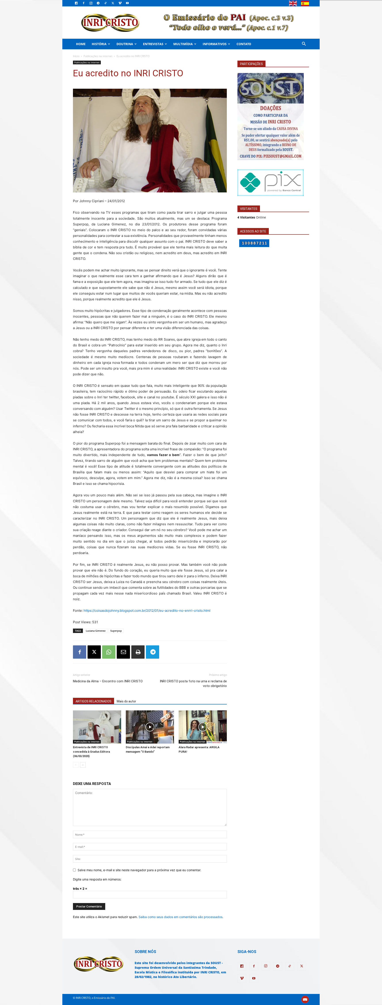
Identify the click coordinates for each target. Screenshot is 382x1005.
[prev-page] (75, 765)
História (99, 44)
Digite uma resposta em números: (97, 879)
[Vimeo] (120, 3)
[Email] (123, 652)
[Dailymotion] (76, 3)
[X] (112, 3)
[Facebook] (83, 3)
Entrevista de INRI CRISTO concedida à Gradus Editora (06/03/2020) (91, 752)
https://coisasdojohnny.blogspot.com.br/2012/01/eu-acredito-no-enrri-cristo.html (147, 610)
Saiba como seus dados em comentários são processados (180, 917)
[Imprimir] (138, 652)
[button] (303, 44)
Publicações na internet (98, 56)
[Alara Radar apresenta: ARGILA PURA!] (203, 727)
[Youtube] (127, 3)
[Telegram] (98, 3)
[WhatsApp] (108, 652)
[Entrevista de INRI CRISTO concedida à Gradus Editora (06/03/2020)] (97, 727)
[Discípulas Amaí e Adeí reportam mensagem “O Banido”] (150, 727)
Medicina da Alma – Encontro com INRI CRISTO (108, 681)
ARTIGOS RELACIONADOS (93, 701)
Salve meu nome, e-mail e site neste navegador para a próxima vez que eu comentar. (139, 870)
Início (76, 56)
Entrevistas (153, 44)
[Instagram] (91, 3)
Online (251, 217)
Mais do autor (126, 701)
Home (81, 44)
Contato (244, 44)
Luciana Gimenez (95, 630)
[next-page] (83, 765)
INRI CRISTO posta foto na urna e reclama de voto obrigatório (193, 683)
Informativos (215, 44)
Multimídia (183, 44)
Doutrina (125, 44)
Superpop (116, 630)
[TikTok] (105, 3)
